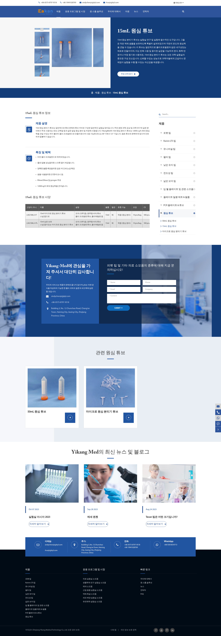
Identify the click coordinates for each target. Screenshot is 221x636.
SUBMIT (117, 308)
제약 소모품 (87, 587)
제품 (58, 12)
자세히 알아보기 (37, 524)
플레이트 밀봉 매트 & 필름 (176, 197)
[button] (42, 75)
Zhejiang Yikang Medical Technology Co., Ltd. (50, 630)
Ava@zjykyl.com (112, 3)
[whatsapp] (218, 418)
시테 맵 (113, 630)
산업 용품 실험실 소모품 (92, 590)
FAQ (142, 594)
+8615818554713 (170, 545)
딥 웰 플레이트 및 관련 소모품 (178, 189)
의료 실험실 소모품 (90, 579)
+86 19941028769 (69, 3)
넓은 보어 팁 (169, 181)
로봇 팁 (167, 133)
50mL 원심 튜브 (169, 221)
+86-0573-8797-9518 (49, 3)
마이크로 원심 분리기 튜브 (174, 232)
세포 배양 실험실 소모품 (92, 598)
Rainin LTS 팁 (169, 141)
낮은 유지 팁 (169, 165)
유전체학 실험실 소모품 (92, 602)
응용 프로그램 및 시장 (75, 12)
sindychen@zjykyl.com (91, 3)
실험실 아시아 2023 (39, 517)
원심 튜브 (106, 93)
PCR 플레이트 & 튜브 (173, 205)
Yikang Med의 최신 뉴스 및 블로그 (110, 452)
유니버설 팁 (169, 149)
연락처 (146, 12)
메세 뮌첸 (92, 517)
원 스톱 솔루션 (96, 12)
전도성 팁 (168, 173)
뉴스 (136, 12)
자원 (127, 12)
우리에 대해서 (114, 12)
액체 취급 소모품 (89, 594)
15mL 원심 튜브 (120, 93)
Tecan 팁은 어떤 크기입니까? (161, 517)
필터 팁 (167, 157)
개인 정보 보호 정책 (128, 630)
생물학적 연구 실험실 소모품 (94, 583)
